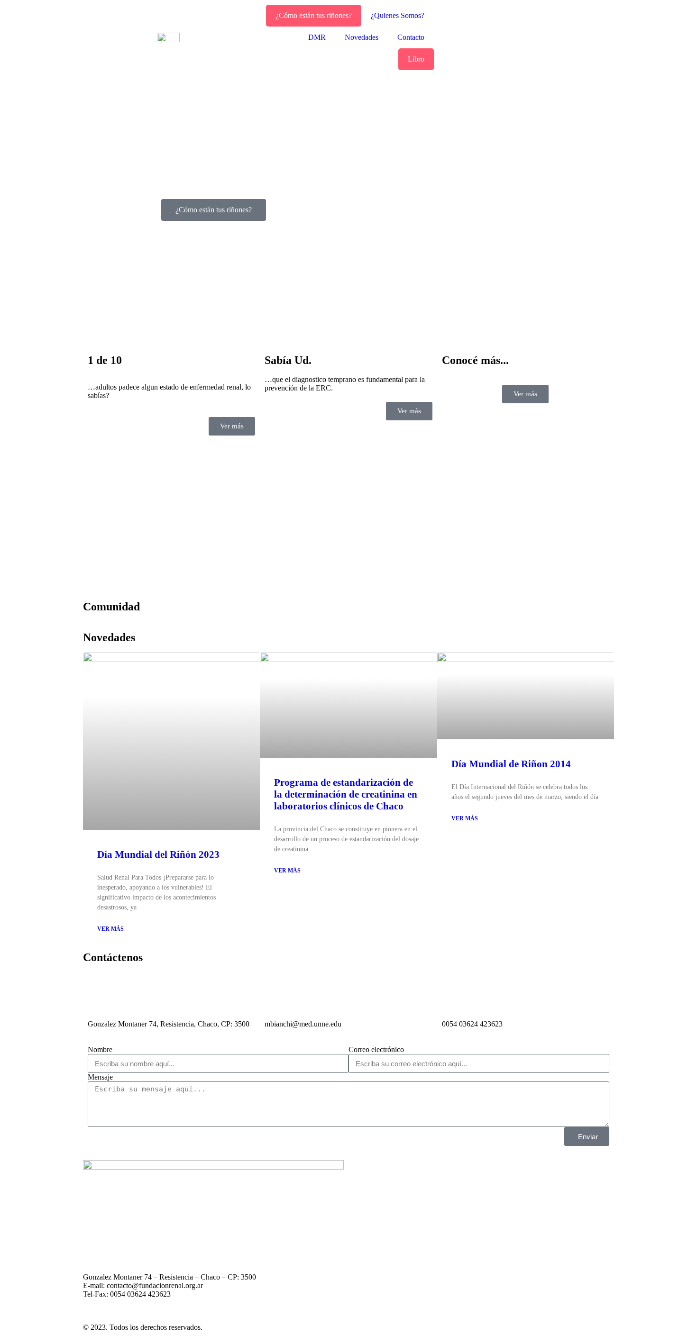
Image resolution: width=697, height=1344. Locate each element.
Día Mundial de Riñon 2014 (511, 764)
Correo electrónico (376, 1049)
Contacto (410, 37)
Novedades (361, 37)
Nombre (100, 1049)
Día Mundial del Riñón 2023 (158, 854)
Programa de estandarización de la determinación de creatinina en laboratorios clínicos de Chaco (345, 794)
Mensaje (100, 1077)
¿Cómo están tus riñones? (313, 15)
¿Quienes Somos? (397, 15)
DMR (317, 37)
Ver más (110, 929)
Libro (416, 59)
